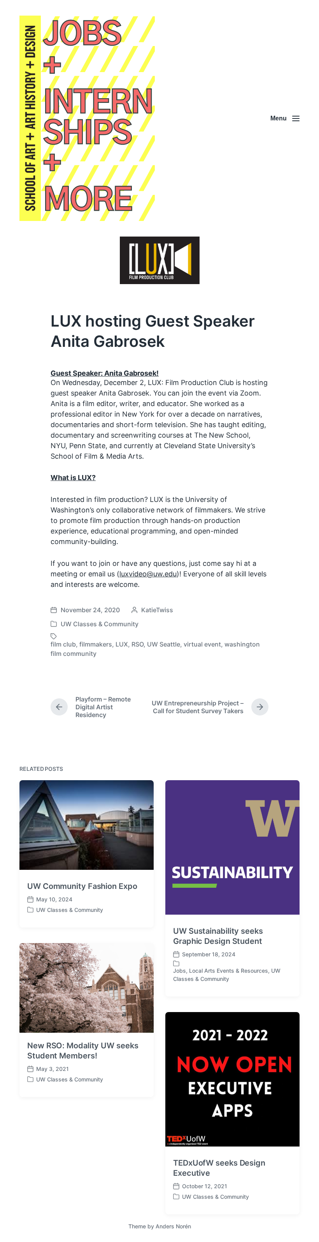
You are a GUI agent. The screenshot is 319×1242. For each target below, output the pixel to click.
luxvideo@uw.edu (148, 574)
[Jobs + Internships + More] (87, 118)
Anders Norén (173, 1226)
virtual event (202, 644)
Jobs (179, 970)
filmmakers (95, 644)
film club (63, 644)
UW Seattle (163, 644)
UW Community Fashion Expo (82, 886)
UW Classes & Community (99, 624)
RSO (137, 644)
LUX (122, 644)
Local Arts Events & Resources (228, 970)
